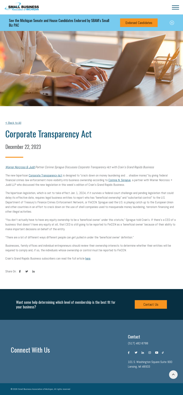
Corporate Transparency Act (45, 175)
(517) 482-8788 (138, 343)
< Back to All (13, 123)
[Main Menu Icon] (175, 7)
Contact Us (150, 304)
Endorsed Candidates (138, 22)
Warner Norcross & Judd (20, 167)
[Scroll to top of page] (173, 374)
